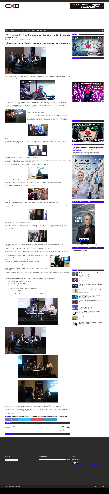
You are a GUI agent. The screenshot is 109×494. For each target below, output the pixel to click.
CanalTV (22, 30)
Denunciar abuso (9, 463)
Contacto (45, 30)
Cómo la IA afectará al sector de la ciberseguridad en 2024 (90, 278)
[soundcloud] (101, 1)
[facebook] (97, 1)
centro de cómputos (18, 416)
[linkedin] (94, 1)
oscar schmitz (56, 416)
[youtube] (100, 1)
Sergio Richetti (63, 416)
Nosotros (33, 30)
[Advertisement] (54, 20)
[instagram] (98, 1)
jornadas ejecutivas (40, 416)
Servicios (28, 30)
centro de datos (27, 416)
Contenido (11, 30)
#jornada (11, 416)
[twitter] (95, 1)
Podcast (17, 30)
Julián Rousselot (49, 416)
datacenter (33, 416)
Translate (14, 461)
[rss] (103, 1)
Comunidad (39, 30)
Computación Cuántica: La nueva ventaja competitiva (89, 316)
